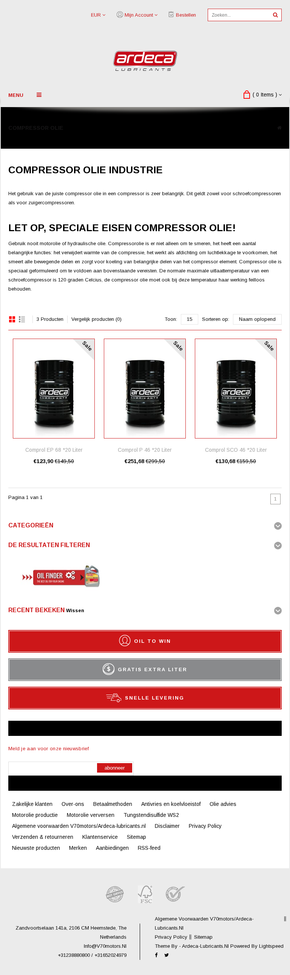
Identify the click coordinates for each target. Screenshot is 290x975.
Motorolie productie (35, 815)
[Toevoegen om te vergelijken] (88, 355)
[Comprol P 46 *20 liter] (144, 388)
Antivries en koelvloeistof (171, 804)
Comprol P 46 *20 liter (145, 450)
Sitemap (136, 837)
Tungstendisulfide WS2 (151, 815)
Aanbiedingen (112, 848)
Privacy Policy (205, 826)
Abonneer (115, 768)
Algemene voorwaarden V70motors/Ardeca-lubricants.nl (79, 826)
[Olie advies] (59, 593)
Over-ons (73, 804)
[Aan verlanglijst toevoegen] (88, 344)
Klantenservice (100, 837)
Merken (78, 848)
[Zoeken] (275, 15)
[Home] (279, 128)
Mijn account (139, 15)
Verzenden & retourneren (42, 837)
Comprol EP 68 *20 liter (54, 450)
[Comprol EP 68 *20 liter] (53, 388)
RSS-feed (149, 848)
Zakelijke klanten (32, 804)
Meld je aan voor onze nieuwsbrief (48, 748)
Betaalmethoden (112, 804)
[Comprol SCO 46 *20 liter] (235, 388)
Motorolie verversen (90, 815)
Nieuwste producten (36, 848)
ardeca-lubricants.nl (206, 946)
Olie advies (223, 804)
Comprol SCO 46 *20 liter (236, 450)
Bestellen (186, 15)
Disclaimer (167, 826)
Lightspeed (271, 946)
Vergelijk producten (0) (96, 319)
